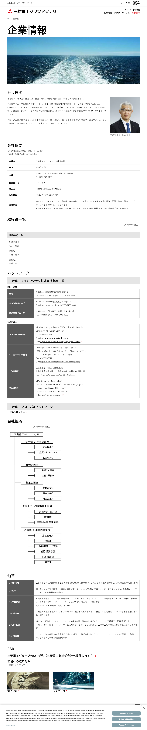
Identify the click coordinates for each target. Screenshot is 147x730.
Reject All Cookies (126, 719)
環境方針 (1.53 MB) (17, 665)
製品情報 (108, 12)
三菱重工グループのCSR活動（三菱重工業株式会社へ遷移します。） (50, 655)
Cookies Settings (126, 713)
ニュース (128, 10)
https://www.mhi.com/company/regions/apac (60, 361)
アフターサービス (122, 12)
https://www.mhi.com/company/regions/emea (60, 341)
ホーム (9, 19)
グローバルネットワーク (19, 3)
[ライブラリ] (73, 680)
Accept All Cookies (126, 725)
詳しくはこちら (17, 411)
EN (126, 3)
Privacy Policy (10, 725)
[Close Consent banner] (143, 707)
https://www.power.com (50, 394)
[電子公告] (28, 680)
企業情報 (136, 12)
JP (129, 3)
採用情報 (136, 10)
